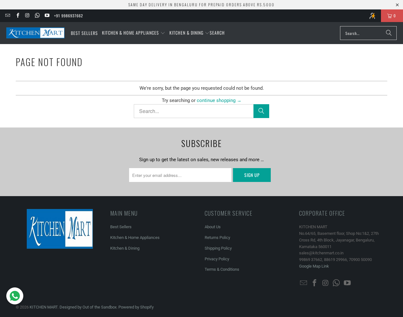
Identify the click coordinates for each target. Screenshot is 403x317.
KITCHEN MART (44, 307)
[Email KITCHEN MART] (7, 15)
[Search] (389, 33)
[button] (133, 33)
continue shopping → (219, 100)
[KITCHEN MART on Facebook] (17, 15)
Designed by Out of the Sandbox (88, 307)
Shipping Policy (218, 248)
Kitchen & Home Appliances (135, 237)
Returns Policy (217, 237)
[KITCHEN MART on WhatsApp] (37, 15)
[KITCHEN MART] (35, 33)
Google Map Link (314, 266)
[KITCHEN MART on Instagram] (27, 15)
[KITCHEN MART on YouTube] (46, 15)
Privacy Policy (217, 259)
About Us (213, 226)
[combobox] (368, 33)
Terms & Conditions (222, 269)
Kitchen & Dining (124, 248)
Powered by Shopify (136, 307)
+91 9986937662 (68, 15)
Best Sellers (121, 226)
